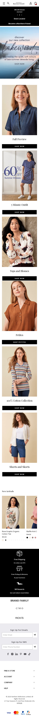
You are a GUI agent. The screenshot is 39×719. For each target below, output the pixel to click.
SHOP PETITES (19, 342)
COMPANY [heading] (8, 682)
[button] (2, 53)
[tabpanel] (19, 11)
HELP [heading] (6, 688)
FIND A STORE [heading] (9, 671)
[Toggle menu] (4, 3)
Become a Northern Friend (19, 23)
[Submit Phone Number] (35, 647)
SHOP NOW (19, 12)
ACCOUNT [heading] (8, 676)
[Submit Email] (35, 635)
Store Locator (19, 19)
